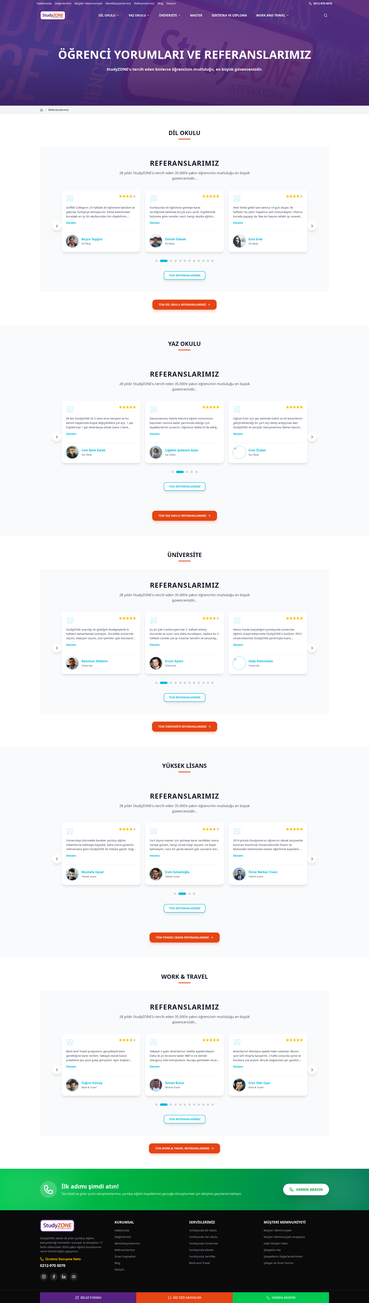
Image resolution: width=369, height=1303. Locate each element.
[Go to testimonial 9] (199, 261)
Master (196, 15)
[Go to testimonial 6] (185, 261)
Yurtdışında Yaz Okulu (203, 1237)
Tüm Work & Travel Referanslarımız (182, 1148)
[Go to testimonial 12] (212, 261)
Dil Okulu (107, 15)
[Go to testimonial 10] (203, 261)
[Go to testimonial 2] (164, 261)
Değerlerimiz (63, 3)
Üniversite (168, 15)
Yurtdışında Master (201, 1250)
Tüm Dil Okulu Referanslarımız (182, 304)
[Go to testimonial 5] (180, 261)
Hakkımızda (44, 3)
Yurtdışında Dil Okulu (203, 1230)
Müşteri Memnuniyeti (88, 3)
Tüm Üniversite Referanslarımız (182, 726)
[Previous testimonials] (57, 226)
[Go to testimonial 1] (156, 261)
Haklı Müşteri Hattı (276, 1243)
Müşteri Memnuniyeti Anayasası (284, 1237)
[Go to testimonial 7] (189, 261)
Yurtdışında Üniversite (203, 1243)
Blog (160, 3)
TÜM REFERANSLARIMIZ (184, 275)
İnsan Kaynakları (125, 1256)
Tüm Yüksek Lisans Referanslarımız (182, 937)
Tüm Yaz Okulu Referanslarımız (182, 515)
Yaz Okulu (137, 15)
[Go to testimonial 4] (176, 261)
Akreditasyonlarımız (118, 3)
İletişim (171, 3)
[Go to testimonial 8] (194, 261)
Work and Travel (270, 15)
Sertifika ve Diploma (229, 15)
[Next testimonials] (312, 226)
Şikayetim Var (272, 1250)
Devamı (71, 223)
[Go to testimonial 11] (208, 261)
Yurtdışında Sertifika (202, 1256)
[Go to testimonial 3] (171, 261)
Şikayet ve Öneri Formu (278, 1263)
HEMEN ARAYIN (309, 1189)
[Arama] (325, 15)
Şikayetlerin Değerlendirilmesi (283, 1256)
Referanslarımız (144, 3)
